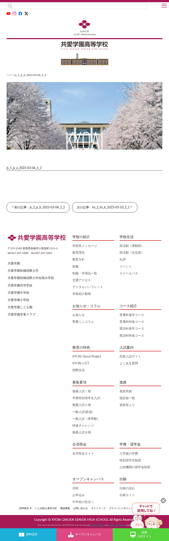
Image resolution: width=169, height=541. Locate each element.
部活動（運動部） (131, 246)
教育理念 (78, 252)
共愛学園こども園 (20, 307)
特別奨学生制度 (130, 460)
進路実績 (125, 391)
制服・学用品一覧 (84, 273)
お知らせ (78, 315)
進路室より (127, 405)
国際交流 (78, 370)
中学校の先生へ (83, 502)
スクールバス (128, 273)
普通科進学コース (131, 315)
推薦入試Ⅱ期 (81, 405)
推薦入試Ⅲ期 (81, 432)
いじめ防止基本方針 (46, 508)
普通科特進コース (131, 321)
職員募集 (65, 508)
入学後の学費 (128, 453)
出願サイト (127, 495)
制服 (75, 266)
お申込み (78, 495)
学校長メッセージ (84, 246)
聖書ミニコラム (83, 321)
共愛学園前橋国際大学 (23, 270)
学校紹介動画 (81, 293)
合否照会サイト (83, 453)
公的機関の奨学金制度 (134, 467)
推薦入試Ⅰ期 (81, 391)
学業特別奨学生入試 (86, 398)
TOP (9, 75)
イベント (125, 266)
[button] (164, 6)
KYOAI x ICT (80, 363)
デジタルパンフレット (87, 287)
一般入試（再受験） (86, 418)
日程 (75, 488)
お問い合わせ (80, 508)
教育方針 (78, 259)
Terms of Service (117, 525)
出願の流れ (127, 488)
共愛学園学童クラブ (21, 314)
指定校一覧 (127, 398)
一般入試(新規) (82, 412)
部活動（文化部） (131, 252)
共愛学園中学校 (18, 292)
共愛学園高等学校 (20, 285)
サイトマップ (98, 508)
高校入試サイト (130, 356)
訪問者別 (25, 508)
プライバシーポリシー (121, 508)
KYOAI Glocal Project (86, 356)
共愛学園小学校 (18, 300)
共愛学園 (14, 263)
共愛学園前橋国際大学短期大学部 (31, 278)
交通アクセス (81, 280)
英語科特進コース (131, 335)
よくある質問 (128, 363)
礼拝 (122, 259)
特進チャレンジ (83, 425)
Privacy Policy (97, 525)
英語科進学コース (131, 328)
